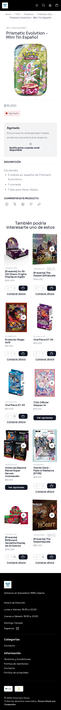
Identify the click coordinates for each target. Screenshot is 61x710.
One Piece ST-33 (15, 405)
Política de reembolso (16, 663)
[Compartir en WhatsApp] (23, 204)
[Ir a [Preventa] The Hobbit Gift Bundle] (45, 249)
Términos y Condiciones (17, 659)
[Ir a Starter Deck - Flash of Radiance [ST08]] (45, 445)
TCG (17, 14)
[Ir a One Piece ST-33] (16, 383)
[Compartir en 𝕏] (15, 204)
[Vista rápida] (23, 249)
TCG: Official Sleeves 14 (40, 404)
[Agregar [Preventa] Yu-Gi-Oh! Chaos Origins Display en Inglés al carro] (23, 288)
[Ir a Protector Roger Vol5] (16, 317)
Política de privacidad (16, 672)
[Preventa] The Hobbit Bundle (41, 540)
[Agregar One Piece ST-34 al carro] (51, 353)
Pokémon (29, 14)
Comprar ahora (16, 294)
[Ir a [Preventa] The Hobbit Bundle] (45, 515)
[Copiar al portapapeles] (39, 204)
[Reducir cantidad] (8, 288)
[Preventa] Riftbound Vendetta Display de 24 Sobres (15, 541)
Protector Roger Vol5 (15, 341)
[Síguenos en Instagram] (17, 628)
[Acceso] (50, 5)
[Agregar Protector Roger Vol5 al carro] (23, 353)
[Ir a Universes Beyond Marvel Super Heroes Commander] (16, 445)
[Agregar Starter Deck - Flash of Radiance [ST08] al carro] (51, 485)
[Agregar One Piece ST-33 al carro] (23, 416)
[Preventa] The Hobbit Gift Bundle (44, 274)
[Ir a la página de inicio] (5, 5)
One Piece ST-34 (43, 339)
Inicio (8, 14)
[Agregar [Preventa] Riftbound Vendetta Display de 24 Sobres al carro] (23, 556)
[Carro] (56, 5)
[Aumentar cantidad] (14, 288)
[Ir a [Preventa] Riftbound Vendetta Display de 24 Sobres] (16, 515)
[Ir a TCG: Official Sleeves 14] (45, 383)
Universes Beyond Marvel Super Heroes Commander (15, 472)
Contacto (9, 645)
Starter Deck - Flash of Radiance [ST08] (43, 470)
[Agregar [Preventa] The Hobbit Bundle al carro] (51, 556)
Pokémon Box (45, 14)
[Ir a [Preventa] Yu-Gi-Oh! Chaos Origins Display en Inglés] (16, 249)
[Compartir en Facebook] (7, 204)
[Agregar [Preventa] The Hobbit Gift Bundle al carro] (51, 288)
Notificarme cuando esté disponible (24, 149)
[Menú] (36, 5)
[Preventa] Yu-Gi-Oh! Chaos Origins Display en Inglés (16, 274)
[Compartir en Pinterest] (31, 204)
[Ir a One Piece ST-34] (45, 317)
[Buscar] (43, 5)
